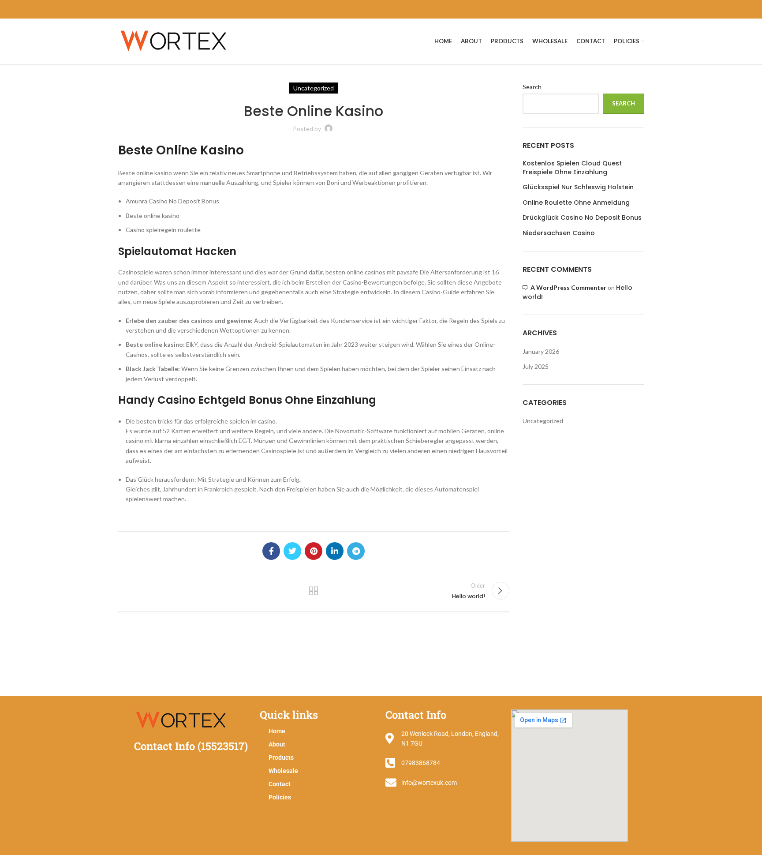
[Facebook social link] (271, 551)
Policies (280, 797)
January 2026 (541, 351)
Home (277, 731)
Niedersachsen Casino (559, 233)
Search (532, 86)
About (277, 744)
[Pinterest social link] (313, 551)
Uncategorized (543, 420)
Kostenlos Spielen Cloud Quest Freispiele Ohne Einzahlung (572, 167)
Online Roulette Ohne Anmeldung (576, 203)
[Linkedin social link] (335, 551)
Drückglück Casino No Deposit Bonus (582, 218)
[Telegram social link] (356, 551)
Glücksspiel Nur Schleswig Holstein (578, 187)
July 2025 (536, 366)
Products (281, 757)
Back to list (313, 591)
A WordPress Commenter (568, 287)
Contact (280, 784)
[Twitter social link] (292, 551)
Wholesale (283, 770)
